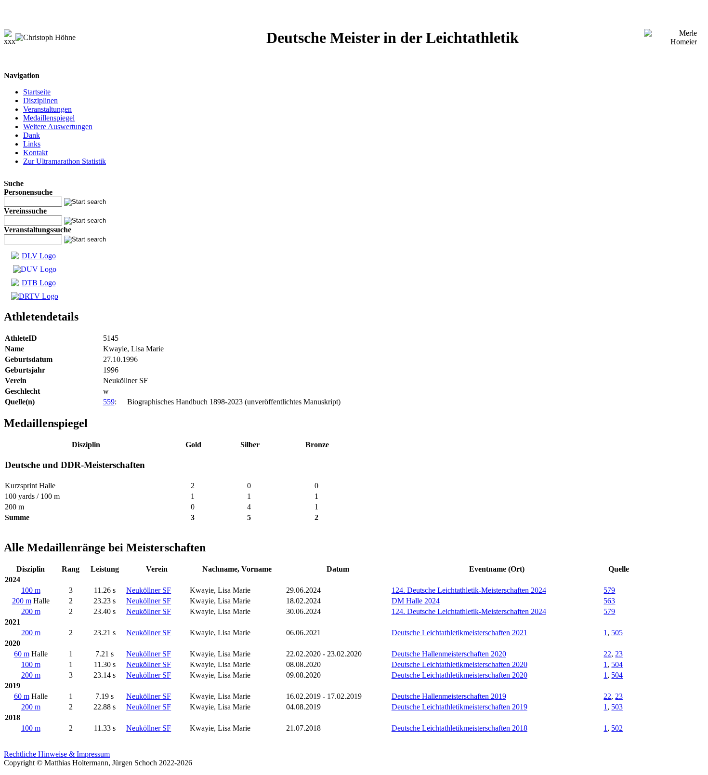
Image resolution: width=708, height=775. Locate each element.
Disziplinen (40, 100)
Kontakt (35, 152)
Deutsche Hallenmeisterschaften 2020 (449, 654)
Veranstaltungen (47, 109)
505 (617, 632)
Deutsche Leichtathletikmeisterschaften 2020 (459, 664)
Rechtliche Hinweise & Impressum (57, 754)
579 (609, 590)
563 (609, 601)
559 (109, 402)
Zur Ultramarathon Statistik (64, 161)
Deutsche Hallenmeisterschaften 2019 (449, 696)
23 (619, 654)
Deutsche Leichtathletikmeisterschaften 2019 (459, 707)
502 (617, 728)
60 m (21, 654)
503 (617, 707)
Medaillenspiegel (49, 118)
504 (617, 664)
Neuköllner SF (148, 590)
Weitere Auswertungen (57, 126)
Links (31, 144)
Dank (31, 135)
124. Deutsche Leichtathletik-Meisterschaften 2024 (469, 590)
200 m (21, 601)
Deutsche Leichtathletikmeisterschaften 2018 (459, 728)
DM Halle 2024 (416, 601)
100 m (30, 590)
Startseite (37, 92)
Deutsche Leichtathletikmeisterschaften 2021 (459, 632)
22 (607, 654)
